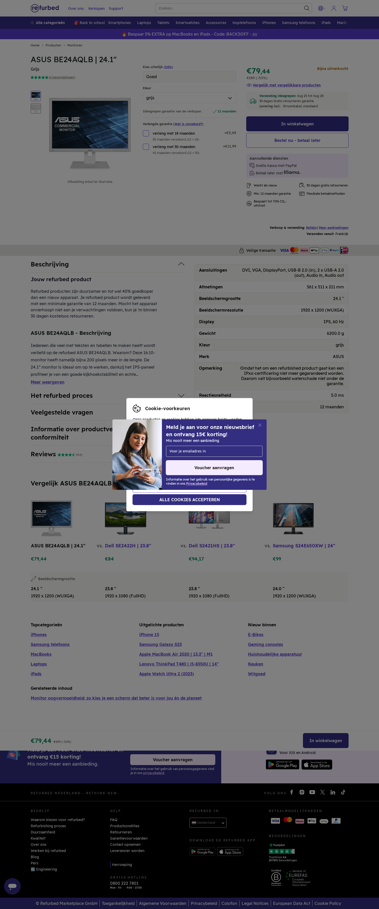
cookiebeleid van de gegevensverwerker (169, 462)
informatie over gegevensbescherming (167, 457)
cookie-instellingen (150, 452)
